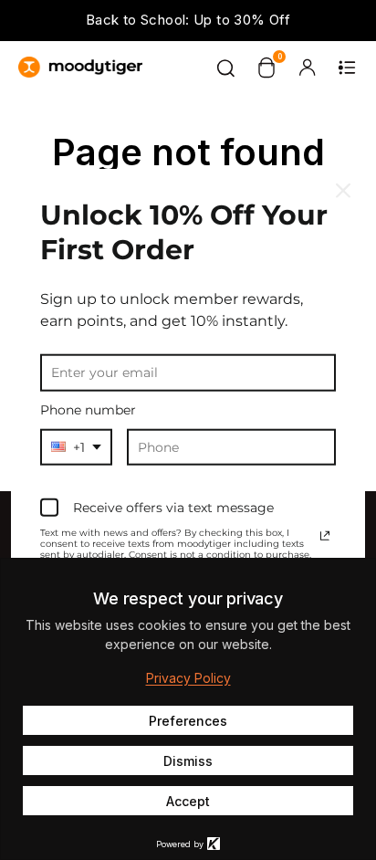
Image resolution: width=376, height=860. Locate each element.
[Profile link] (307, 68)
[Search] (226, 68)
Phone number (88, 410)
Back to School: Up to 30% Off (188, 19)
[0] (266, 68)
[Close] (343, 191)
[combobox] (76, 447)
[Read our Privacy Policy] (325, 536)
